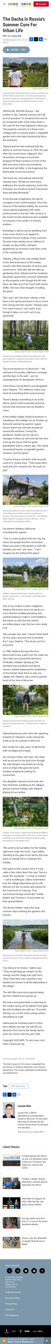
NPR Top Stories (19, 1086)
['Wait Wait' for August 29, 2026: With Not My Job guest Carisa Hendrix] (11, 1203)
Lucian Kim (16, 36)
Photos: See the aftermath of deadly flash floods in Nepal (34, 1241)
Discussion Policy (12, 1298)
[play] (4, 1340)
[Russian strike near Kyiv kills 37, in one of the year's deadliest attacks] (11, 1223)
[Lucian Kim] (9, 1110)
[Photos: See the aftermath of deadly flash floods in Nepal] (11, 1242)
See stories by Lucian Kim (31, 1131)
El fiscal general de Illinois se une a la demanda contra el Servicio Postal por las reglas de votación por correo (35, 1162)
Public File (9, 1310)
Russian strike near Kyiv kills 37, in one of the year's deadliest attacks (35, 1221)
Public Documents (13, 1292)
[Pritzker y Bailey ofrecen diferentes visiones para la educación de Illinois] (11, 1183)
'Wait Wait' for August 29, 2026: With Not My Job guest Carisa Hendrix (33, 1201)
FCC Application (12, 1315)
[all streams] (47, 1340)
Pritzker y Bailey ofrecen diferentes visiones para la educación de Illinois (34, 1182)
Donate (42, 4)
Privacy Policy (11, 1304)
